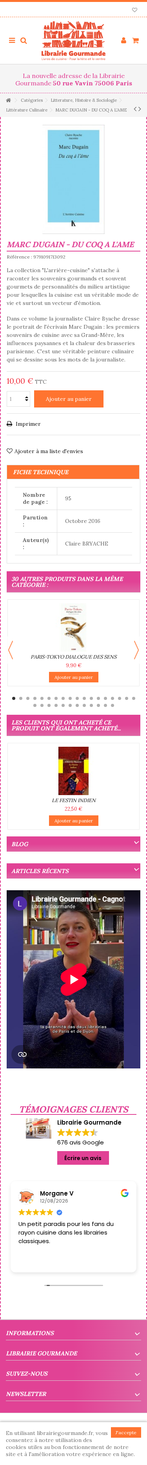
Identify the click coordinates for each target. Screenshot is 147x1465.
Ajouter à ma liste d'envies (49, 451)
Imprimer (27, 423)
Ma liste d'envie (134, 11)
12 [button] (91, 698)
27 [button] (91, 705)
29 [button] (105, 705)
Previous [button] (11, 650)
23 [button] (63, 705)
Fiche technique (40, 472)
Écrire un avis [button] (83, 1158)
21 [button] (49, 705)
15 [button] (112, 698)
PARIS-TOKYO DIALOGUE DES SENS (73, 657)
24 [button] (70, 705)
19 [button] (34, 705)
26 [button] (84, 705)
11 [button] (84, 698)
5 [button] (42, 698)
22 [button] (56, 705)
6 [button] (49, 698)
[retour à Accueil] (8, 100)
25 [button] (77, 705)
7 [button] (56, 698)
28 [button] (98, 705)
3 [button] (27, 698)
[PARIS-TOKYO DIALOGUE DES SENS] (73, 627)
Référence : (19, 257)
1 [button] (13, 698)
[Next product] (139, 108)
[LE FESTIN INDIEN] (73, 771)
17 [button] (126, 698)
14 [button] (105, 698)
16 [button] (119, 698)
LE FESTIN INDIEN (74, 800)
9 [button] (70, 698)
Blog (19, 844)
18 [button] (133, 698)
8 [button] (63, 698)
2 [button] (20, 698)
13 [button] (98, 698)
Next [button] (136, 650)
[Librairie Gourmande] (73, 40)
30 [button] (112, 705)
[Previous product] (135, 108)
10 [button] (77, 698)
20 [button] (42, 705)
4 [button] (34, 698)
